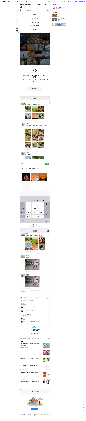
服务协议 (28, 414)
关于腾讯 (21, 414)
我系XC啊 (21, 369)
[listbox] (35, 362)
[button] (64, 8)
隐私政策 (30, 414)
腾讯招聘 (39, 414)
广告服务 (36, 414)
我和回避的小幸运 (22, 347)
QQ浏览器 (44, 414)
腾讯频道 (47, 414)
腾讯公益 (41, 414)
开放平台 (33, 414)
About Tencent (24, 414)
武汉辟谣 (21, 376)
